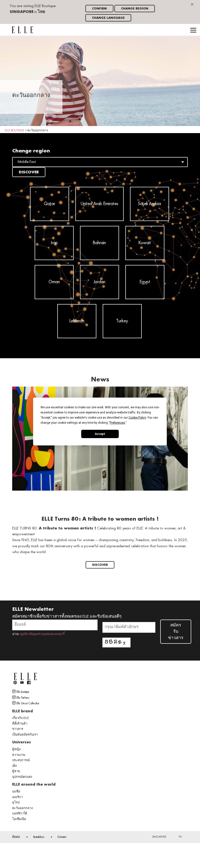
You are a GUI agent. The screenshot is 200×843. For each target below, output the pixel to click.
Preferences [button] (117, 422)
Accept (100, 433)
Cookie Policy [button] (137, 417)
